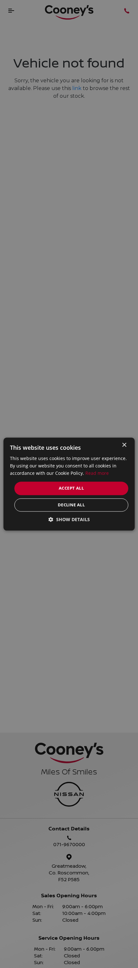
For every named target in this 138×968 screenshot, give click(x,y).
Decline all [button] (71, 505)
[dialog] (69, 484)
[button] (69, 519)
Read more (97, 473)
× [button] (124, 445)
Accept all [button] (71, 488)
